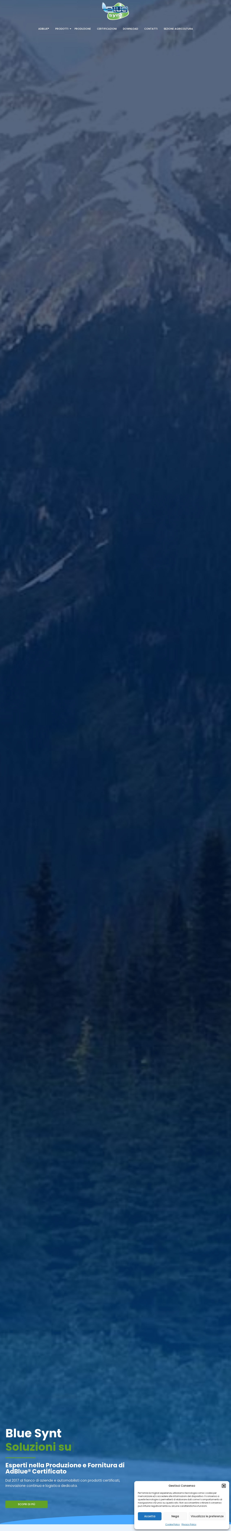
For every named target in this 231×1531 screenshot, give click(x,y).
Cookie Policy (172, 1524)
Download (130, 29)
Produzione (83, 29)
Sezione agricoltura (178, 29)
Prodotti (61, 29)
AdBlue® (43, 29)
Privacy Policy (189, 1524)
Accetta (149, 1516)
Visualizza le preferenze (207, 1516)
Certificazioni (107, 29)
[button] (224, 1486)
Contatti (151, 29)
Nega (175, 1516)
